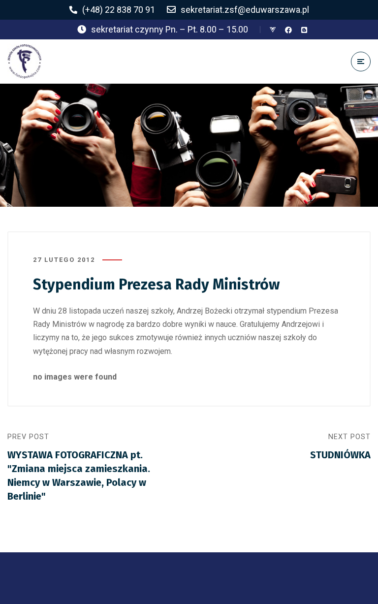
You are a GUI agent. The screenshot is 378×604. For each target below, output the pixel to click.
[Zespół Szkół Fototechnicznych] (24, 61)
